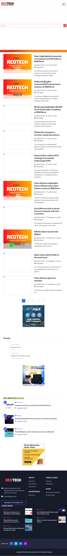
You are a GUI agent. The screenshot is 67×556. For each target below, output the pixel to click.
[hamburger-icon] (64, 4)
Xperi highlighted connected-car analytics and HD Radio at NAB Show (48, 59)
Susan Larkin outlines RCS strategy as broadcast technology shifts (46, 158)
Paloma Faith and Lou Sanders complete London (13, 529)
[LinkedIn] (20, 543)
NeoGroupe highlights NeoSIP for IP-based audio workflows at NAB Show (48, 109)
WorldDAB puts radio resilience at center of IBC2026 (34, 432)
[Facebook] (11, 543)
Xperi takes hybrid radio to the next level (46, 256)
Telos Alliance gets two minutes (45, 279)
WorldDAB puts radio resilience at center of (11, 521)
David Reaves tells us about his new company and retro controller (46, 211)
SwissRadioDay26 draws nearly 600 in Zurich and (47, 513)
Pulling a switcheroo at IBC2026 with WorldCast (33, 405)
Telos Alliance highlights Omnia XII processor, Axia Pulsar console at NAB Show (47, 186)
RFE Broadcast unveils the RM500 (46, 232)
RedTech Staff (40, 65)
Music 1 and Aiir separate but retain (47, 521)
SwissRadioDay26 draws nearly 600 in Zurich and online (36, 419)
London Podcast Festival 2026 (20, 356)
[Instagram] (25, 543)
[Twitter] (16, 543)
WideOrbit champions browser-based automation (46, 133)
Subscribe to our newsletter (13, 502)
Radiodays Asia (15, 347)
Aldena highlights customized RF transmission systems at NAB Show (47, 84)
